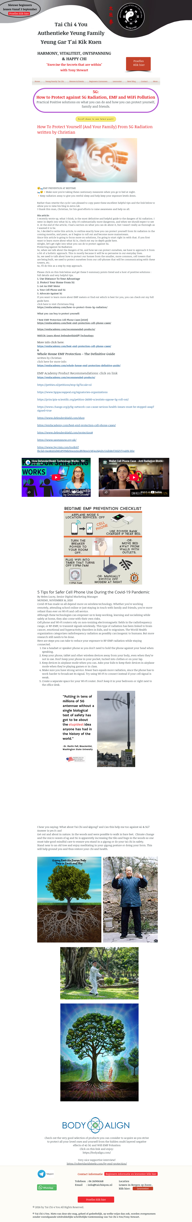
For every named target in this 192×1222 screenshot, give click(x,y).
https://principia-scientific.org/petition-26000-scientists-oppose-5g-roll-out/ (83, 399)
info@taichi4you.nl (100, 1185)
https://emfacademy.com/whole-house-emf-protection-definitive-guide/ (79, 365)
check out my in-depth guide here (98, 240)
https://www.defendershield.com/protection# (65, 432)
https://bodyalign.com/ (97, 1152)
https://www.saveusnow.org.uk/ (56, 440)
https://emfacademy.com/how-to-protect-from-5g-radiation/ (72, 307)
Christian (56, 358)
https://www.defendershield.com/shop (61, 418)
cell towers (139, 256)
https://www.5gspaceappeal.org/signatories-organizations (72, 392)
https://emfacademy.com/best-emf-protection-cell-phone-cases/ (74, 346)
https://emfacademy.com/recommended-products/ (66, 329)
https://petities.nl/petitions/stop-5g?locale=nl (64, 385)
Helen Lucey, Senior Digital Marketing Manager (69, 596)
